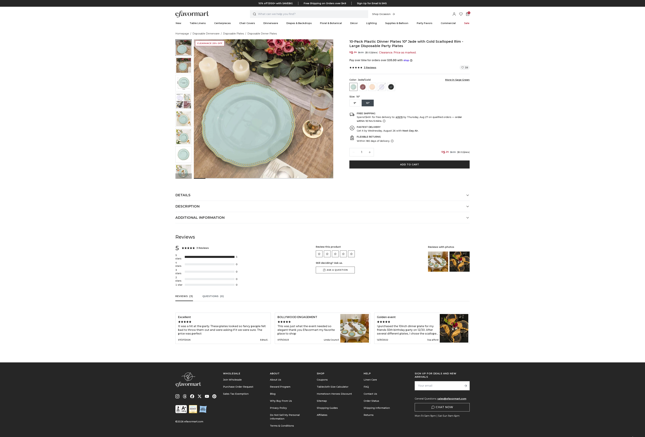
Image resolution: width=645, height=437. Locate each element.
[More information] (384, 120)
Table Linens (198, 23)
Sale (466, 23)
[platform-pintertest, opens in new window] (214, 396)
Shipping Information (377, 407)
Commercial (448, 23)
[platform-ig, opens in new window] (177, 396)
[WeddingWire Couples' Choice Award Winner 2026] (193, 409)
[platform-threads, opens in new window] (185, 396)
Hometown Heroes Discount (334, 393)
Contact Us (370, 393)
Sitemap (322, 400)
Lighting (371, 23)
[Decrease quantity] (354, 152)
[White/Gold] (382, 87)
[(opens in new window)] (181, 409)
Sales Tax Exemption (236, 393)
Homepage (182, 33)
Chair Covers (247, 23)
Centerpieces (222, 23)
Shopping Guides (327, 407)
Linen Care (370, 379)
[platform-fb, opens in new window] (192, 396)
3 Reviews (370, 67)
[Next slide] (183, 176)
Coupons (322, 379)
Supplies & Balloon (396, 23)
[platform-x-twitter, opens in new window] (200, 396)
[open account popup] (454, 14)
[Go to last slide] (183, 42)
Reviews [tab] (184, 296)
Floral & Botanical (331, 23)
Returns (369, 415)
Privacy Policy (278, 407)
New (178, 23)
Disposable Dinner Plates (262, 33)
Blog (272, 393)
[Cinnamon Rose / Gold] (363, 87)
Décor (354, 23)
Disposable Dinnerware (206, 33)
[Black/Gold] (391, 87)
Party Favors (424, 23)
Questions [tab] (213, 296)
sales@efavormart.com (451, 398)
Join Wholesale (232, 379)
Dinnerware (270, 23)
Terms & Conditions (282, 425)
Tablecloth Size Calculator (332, 386)
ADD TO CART (409, 164)
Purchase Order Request (238, 386)
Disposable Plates (233, 33)
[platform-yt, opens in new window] (207, 396)
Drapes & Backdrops (299, 23)
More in (457, 79)
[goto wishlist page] (461, 14)
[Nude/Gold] (372, 87)
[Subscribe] (466, 386)
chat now (444, 407)
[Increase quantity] (370, 152)
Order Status (371, 400)
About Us (275, 379)
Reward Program (280, 386)
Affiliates (322, 415)
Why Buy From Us (281, 400)
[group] (183, 47)
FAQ (366, 386)
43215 (399, 117)
